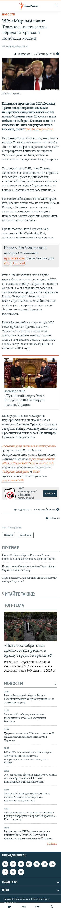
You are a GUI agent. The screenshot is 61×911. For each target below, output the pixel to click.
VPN (21, 480)
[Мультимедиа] (9, 907)
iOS (6, 263)
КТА (23, 906)
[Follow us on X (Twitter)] (13, 864)
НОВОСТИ (13, 684)
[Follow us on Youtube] (21, 864)
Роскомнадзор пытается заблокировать (29, 446)
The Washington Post (39, 129)
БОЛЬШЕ (52, 844)
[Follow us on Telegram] (44, 864)
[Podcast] (13, 872)
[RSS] (5, 872)
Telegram (8, 472)
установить (10, 480)
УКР (37, 906)
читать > (50, 493)
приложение (14, 258)
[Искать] (51, 907)
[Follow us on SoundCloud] (52, 864)
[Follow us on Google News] (36, 864)
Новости (8, 14)
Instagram (22, 472)
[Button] (22, 54)
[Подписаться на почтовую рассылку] (21, 872)
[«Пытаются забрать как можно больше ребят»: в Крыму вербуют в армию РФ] (30, 626)
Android (18, 263)
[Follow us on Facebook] (5, 864)
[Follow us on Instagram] (29, 864)
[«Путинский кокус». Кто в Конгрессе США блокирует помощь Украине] (30, 373)
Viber (36, 472)
